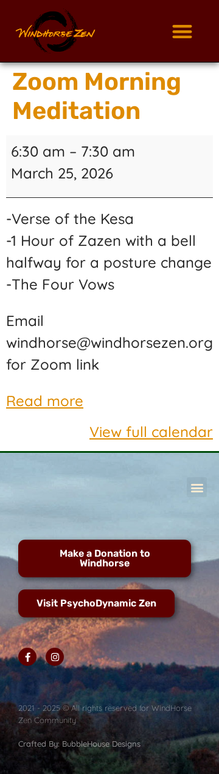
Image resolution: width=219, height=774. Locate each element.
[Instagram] (55, 657)
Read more (44, 401)
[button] (182, 31)
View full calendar (151, 432)
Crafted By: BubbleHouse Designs (79, 744)
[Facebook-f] (27, 657)
